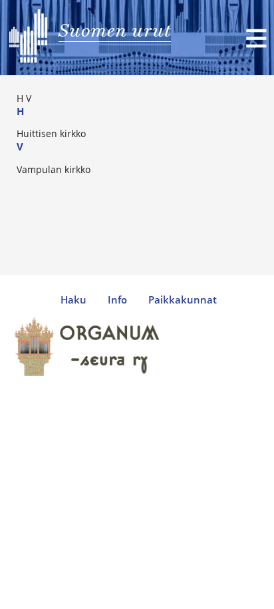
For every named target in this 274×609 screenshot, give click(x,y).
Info (117, 300)
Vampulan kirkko (53, 169)
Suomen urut (115, 30)
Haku (73, 300)
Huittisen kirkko (51, 133)
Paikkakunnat (182, 300)
